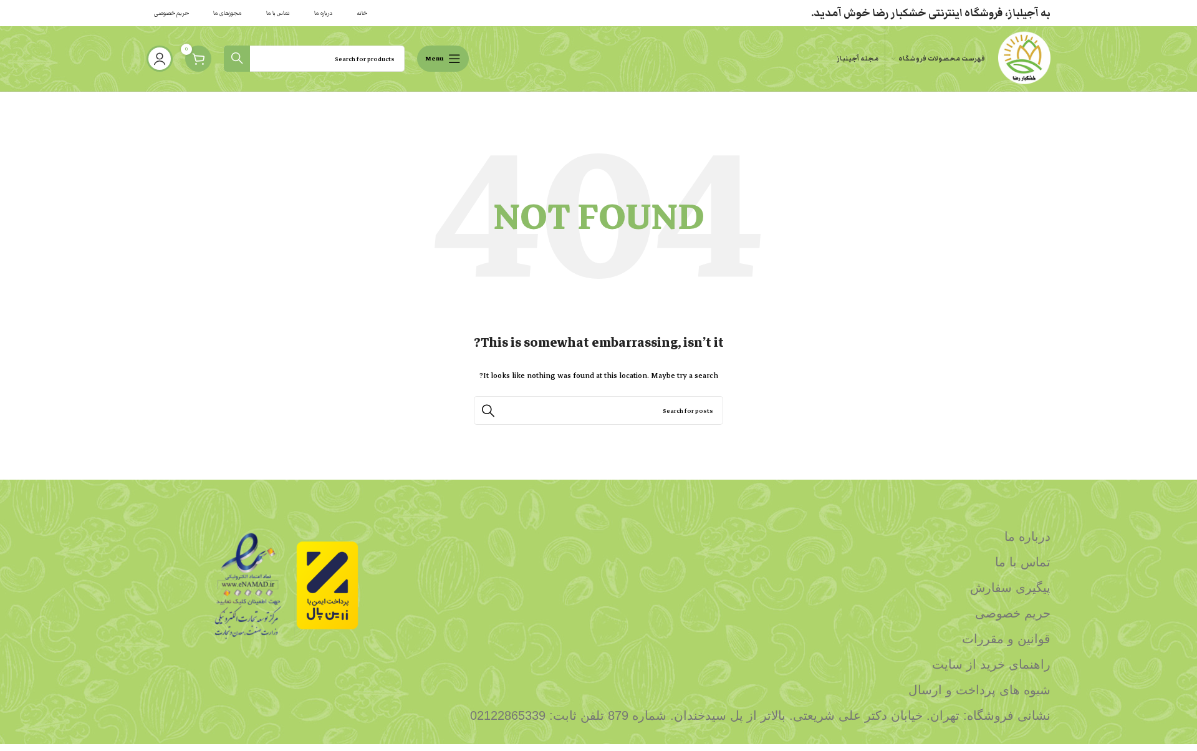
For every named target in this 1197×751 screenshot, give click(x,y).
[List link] (713, 536)
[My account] (159, 58)
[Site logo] (1024, 58)
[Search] (237, 59)
